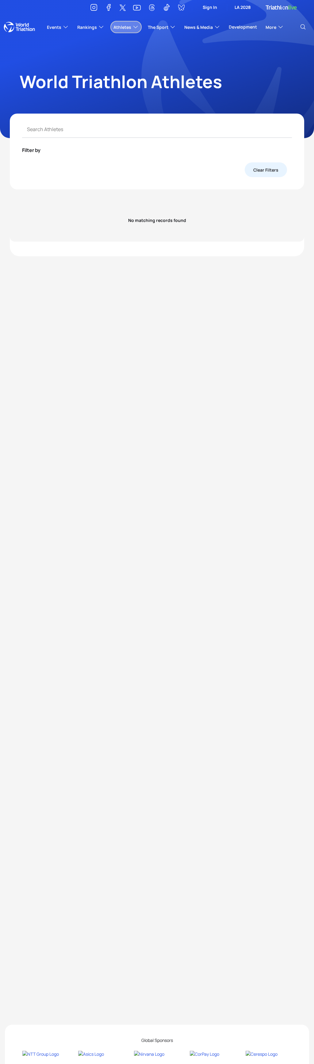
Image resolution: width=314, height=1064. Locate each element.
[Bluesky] (181, 8)
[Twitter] (123, 8)
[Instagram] (94, 8)
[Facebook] (108, 8)
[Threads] (151, 8)
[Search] (303, 27)
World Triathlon (19, 27)
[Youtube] (137, 8)
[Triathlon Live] (281, 7)
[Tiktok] (166, 8)
